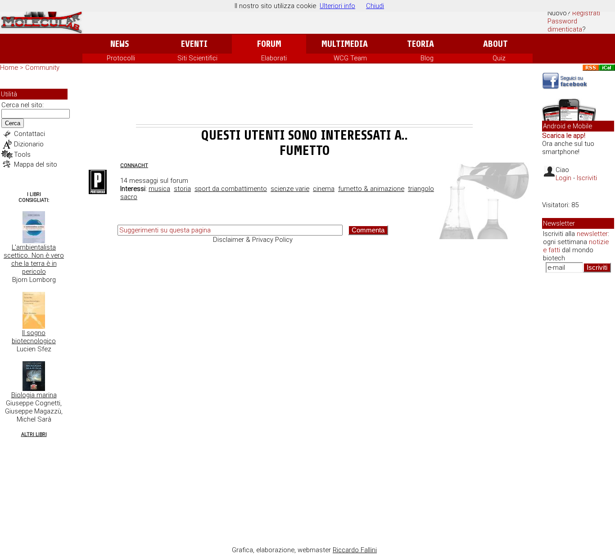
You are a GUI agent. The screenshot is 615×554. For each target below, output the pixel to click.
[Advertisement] (304, 99)
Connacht (134, 165)
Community (42, 68)
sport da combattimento (230, 189)
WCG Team (350, 58)
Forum (269, 44)
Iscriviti (587, 178)
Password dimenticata (564, 25)
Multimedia (344, 44)
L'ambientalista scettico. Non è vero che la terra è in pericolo (34, 259)
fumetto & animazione (371, 189)
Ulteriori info (337, 6)
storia (182, 189)
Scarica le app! (563, 136)
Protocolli (121, 58)
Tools (22, 154)
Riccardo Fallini (355, 550)
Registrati (586, 13)
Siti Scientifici (197, 58)
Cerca (12, 123)
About (495, 44)
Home (9, 68)
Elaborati (274, 58)
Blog (427, 58)
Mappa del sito (35, 164)
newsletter (592, 234)
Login (563, 178)
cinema (324, 189)
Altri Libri (34, 434)
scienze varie (290, 189)
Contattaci (29, 134)
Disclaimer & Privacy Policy (253, 240)
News (119, 44)
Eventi (194, 44)
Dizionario (29, 144)
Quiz (499, 58)
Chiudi (375, 6)
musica (159, 189)
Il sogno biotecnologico (34, 337)
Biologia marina (34, 395)
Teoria (420, 44)
